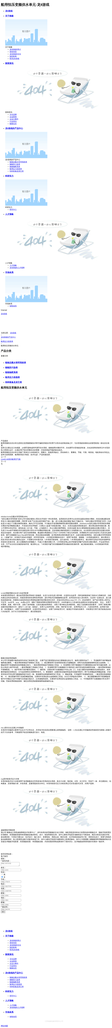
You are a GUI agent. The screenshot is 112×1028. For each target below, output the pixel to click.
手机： (3, 879)
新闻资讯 (9, 63)
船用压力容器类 (16, 169)
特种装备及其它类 (17, 171)
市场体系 (9, 272)
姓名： (3, 868)
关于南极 (9, 16)
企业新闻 (13, 117)
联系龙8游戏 (14, 59)
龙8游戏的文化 (15, 54)
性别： (3, 872)
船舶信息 (13, 124)
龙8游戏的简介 (15, 49)
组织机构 (13, 56)
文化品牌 (13, 114)
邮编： (3, 902)
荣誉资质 (13, 52)
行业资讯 (13, 121)
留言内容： (6, 861)
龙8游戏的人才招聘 (17, 268)
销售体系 (13, 306)
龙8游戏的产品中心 (14, 128)
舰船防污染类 (15, 164)
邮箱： (3, 893)
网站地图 (4, 1026)
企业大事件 (14, 119)
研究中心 (13, 209)
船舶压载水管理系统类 (18, 162)
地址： (3, 898)
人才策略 (9, 214)
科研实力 (9, 176)
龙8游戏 (9, 11)
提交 (3, 912)
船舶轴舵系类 (15, 166)
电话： (3, 884)
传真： (3, 888)
